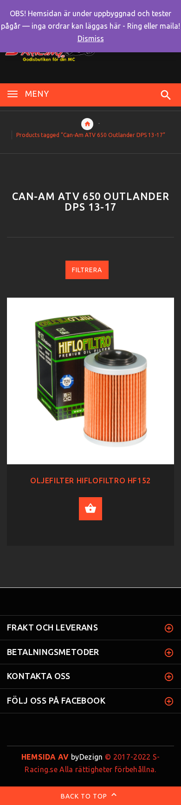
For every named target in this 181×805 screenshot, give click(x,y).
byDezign (62, 757)
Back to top (85, 796)
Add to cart (90, 508)
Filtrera (87, 270)
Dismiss (91, 38)
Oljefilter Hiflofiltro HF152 (90, 480)
